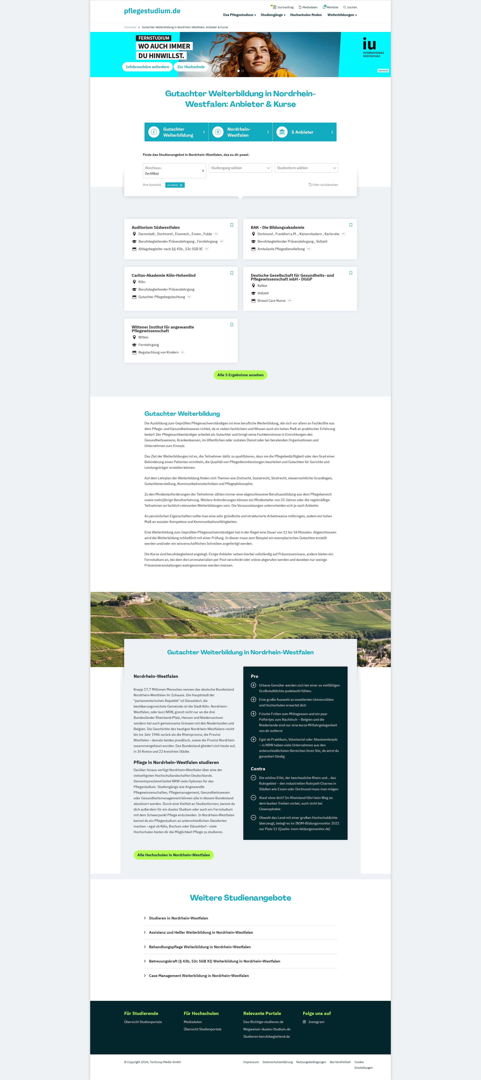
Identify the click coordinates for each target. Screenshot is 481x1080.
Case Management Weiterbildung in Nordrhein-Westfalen (199, 975)
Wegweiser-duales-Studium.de (266, 1029)
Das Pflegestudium (238, 15)
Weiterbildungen (340, 15)
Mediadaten (193, 1022)
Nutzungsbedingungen (311, 1062)
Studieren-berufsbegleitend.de (266, 1036)
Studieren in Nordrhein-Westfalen (178, 918)
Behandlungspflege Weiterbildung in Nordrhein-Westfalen (200, 946)
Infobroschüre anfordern (147, 66)
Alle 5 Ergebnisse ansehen (240, 374)
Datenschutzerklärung (278, 1062)
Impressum (251, 1062)
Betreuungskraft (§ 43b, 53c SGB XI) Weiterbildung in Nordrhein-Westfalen (214, 961)
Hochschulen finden (306, 15)
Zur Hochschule (191, 66)
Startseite (130, 27)
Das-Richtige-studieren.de (263, 1022)
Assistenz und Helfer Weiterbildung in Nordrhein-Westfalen (201, 932)
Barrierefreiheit (340, 1062)
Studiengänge (272, 15)
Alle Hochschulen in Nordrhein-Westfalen (173, 854)
